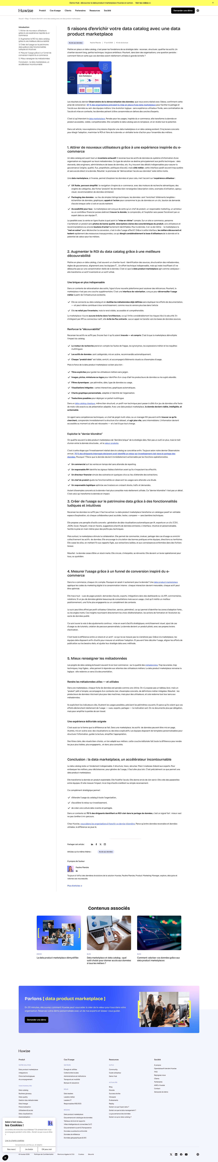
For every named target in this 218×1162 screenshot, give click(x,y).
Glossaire (112, 1097)
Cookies (81, 1154)
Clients (68, 10)
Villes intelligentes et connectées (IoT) (78, 1124)
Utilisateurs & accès (26, 1110)
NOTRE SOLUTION (25, 1065)
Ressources (95, 10)
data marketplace (97, 118)
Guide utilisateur (115, 1073)
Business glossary (25, 1093)
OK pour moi (47, 1149)
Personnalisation (25, 1107)
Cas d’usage (55, 10)
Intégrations (23, 1073)
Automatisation (24, 1117)
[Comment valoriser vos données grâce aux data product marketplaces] (159, 940)
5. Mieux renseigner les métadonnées (34, 58)
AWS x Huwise (159, 1085)
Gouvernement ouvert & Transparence (77, 1128)
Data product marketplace (28, 1069)
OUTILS (111, 1065)
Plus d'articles (73, 886)
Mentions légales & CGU (65, 1154)
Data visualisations (25, 1114)
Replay (111, 1104)
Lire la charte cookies (14, 1140)
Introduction (24, 27)
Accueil (21, 19)
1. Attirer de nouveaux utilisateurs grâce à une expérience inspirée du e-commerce (34, 33)
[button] (5, 1158)
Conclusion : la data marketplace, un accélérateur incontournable (34, 63)
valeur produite (111, 443)
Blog (26, 19)
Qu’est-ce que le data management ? (122, 1110)
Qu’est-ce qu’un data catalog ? (120, 1117)
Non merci (11, 1149)
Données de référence (72, 1134)
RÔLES (66, 1089)
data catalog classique (85, 403)
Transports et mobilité (72, 1079)
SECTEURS (67, 1065)
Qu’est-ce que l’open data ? (119, 1107)
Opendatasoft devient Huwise (165, 1068)
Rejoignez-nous (160, 1075)
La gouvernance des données (119, 1114)
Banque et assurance (71, 1083)
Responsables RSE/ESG (72, 1104)
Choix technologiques (27, 1076)
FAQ (155, 1072)
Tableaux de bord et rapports (74, 1121)
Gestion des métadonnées (28, 1100)
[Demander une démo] (109, 1009)
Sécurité (91, 1154)
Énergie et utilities (70, 1069)
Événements (113, 1100)
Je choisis (29, 1149)
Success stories (114, 1093)
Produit (42, 10)
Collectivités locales (71, 1073)
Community (113, 1069)
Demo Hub (113, 1076)
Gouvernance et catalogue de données (78, 1118)
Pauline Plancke (95, 43)
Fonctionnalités (25, 1086)
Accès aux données (76, 43)
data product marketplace (166, 582)
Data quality (23, 1097)
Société (107, 10)
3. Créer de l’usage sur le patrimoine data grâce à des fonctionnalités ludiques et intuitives (34, 47)
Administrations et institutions (75, 1076)
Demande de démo (161, 1092)
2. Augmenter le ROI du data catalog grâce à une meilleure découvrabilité (34, 40)
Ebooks (112, 1090)
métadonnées (151, 665)
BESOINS (67, 1110)
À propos (157, 1065)
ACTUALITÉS (113, 1082)
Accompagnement (25, 1079)
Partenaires (80, 10)
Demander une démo (183, 10)
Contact (157, 1088)
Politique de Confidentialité (43, 1154)
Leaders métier (69, 1097)
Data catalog (23, 1090)
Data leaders (68, 1093)
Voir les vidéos (141, 3)
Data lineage (23, 1104)
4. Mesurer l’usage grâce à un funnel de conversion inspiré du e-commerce (35, 54)
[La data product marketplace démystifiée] (58, 938)
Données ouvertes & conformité (75, 1131)
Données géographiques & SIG (75, 1138)
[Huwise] (26, 10)
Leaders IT (67, 1100)
